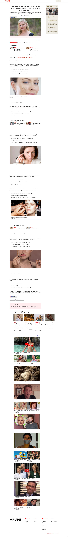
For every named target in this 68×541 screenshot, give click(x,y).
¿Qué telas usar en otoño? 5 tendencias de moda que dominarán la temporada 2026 (52, 28)
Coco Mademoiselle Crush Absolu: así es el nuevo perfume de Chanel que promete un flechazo (29, 326)
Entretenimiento (37, 322)
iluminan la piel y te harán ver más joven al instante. (24, 57)
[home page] (7, 1)
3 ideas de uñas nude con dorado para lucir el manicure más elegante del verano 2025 (35, 49)
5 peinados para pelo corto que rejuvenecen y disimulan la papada (34, 228)
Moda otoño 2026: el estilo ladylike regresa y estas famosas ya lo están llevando (52, 24)
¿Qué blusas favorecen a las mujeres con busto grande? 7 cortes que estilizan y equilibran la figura (18, 326)
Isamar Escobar (20, 330)
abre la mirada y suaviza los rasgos (22, 107)
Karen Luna (30, 329)
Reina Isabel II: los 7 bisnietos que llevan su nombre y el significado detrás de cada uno (52, 20)
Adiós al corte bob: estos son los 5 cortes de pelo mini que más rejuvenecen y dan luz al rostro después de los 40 (19, 49)
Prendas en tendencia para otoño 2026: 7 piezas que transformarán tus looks (53, 17)
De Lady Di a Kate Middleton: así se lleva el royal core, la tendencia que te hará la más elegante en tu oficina (19, 124)
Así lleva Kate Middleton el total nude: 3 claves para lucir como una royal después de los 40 (35, 124)
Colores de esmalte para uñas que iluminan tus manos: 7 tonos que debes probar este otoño (49, 324)
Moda (15, 322)
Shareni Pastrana (27, 15)
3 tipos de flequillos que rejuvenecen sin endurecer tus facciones (19, 228)
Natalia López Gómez (36, 50)
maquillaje (12, 299)
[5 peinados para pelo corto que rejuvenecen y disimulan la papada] (28, 228)
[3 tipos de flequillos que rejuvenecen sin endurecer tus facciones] (12, 228)
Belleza (15, 47)
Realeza (15, 122)
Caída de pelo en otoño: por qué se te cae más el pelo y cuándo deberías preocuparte (52, 32)
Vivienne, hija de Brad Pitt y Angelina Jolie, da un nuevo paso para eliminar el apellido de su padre (39, 326)
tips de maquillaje (19, 299)
